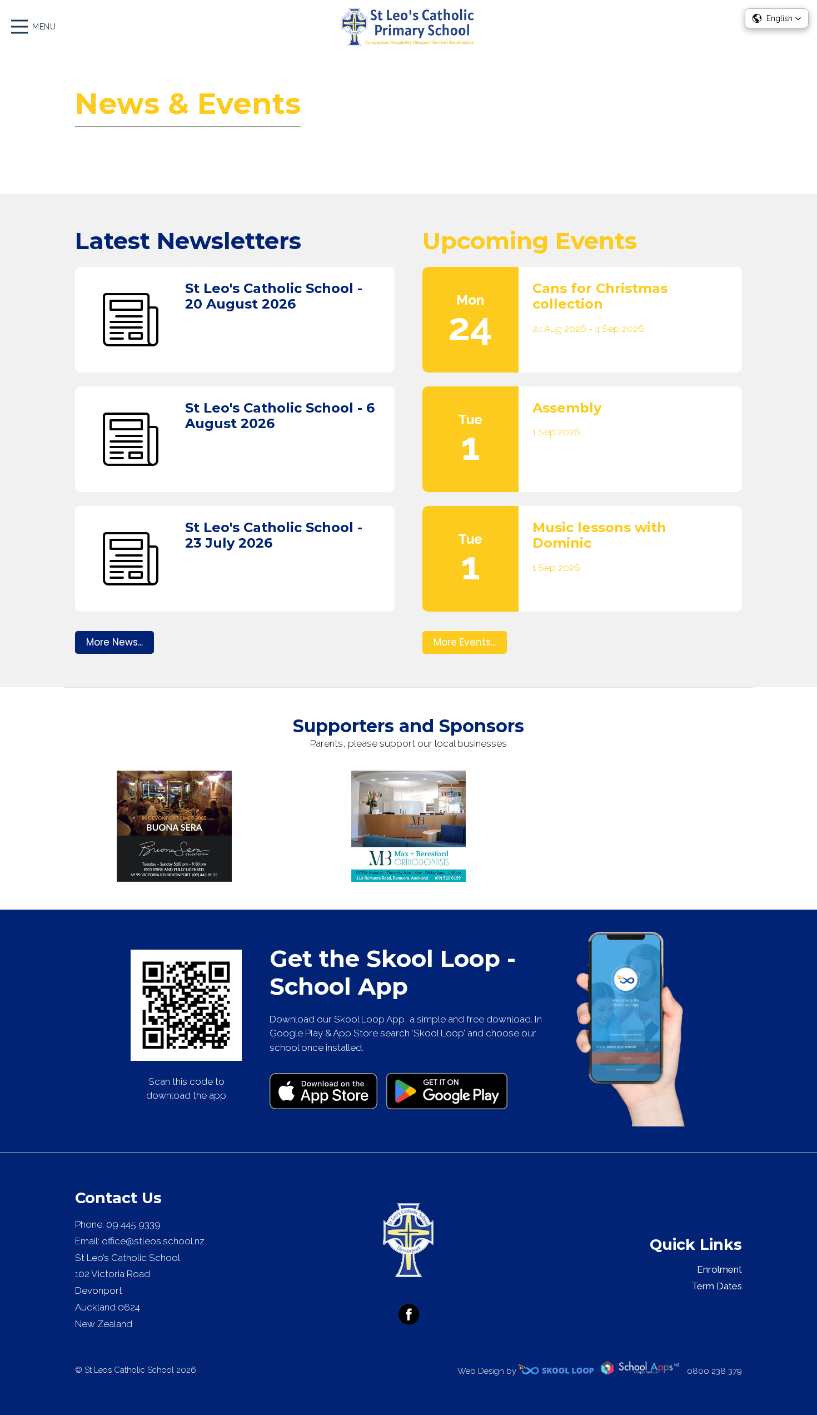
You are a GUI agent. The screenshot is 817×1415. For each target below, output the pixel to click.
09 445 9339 (133, 1224)
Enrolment (719, 1269)
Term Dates (716, 1286)
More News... (114, 642)
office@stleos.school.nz (153, 1241)
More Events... (465, 642)
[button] (776, 18)
